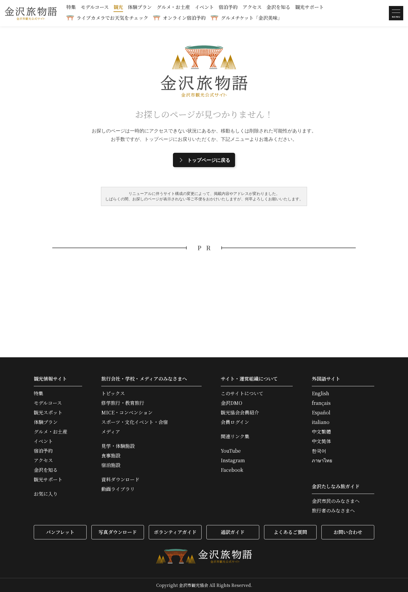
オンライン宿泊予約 (184, 17)
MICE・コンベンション (127, 412)
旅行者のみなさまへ (333, 510)
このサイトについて (242, 393)
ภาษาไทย (322, 460)
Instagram (233, 460)
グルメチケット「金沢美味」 (251, 17)
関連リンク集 (235, 436)
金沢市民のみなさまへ (336, 501)
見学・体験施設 (118, 446)
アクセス (252, 7)
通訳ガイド (233, 532)
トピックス (113, 393)
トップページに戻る (208, 160)
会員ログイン (235, 422)
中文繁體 (321, 431)
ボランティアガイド (175, 532)
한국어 (319, 450)
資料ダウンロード (120, 479)
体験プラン (140, 7)
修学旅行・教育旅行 (122, 403)
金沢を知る (278, 7)
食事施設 (110, 455)
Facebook (232, 470)
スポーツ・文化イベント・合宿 (134, 422)
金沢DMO (231, 403)
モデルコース (95, 7)
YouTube (231, 450)
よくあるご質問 (290, 532)
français (321, 403)
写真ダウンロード (118, 532)
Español (321, 412)
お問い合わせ (348, 532)
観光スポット (48, 412)
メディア (110, 431)
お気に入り (46, 494)
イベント (204, 7)
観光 (118, 7)
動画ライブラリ (118, 489)
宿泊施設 (110, 465)
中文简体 (321, 441)
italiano (320, 422)
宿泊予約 (228, 7)
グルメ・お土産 (173, 7)
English (320, 393)
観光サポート (309, 7)
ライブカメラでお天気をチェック (112, 17)
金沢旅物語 (31, 13)
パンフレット (60, 532)
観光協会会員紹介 (240, 412)
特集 (71, 7)
